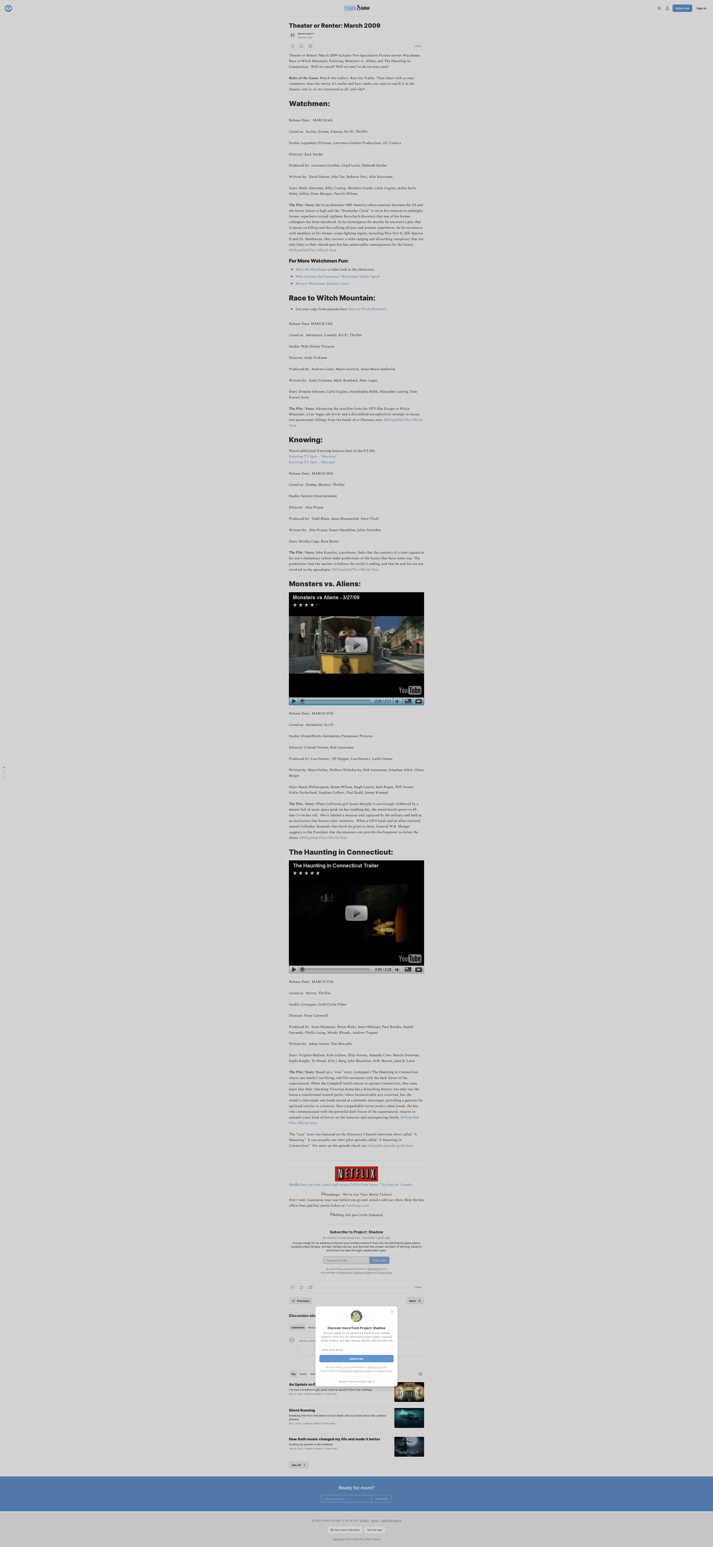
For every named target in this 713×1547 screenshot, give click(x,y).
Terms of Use (374, 1367)
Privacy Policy (384, 1371)
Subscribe (356, 1358)
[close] (392, 1312)
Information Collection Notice (355, 1371)
